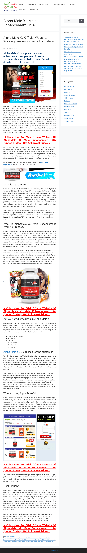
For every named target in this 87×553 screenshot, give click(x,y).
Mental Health (69, 107)
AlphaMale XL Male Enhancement (43, 541)
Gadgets (67, 92)
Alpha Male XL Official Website (46, 540)
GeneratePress (54, 550)
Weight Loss (22, 9)
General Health (43, 4)
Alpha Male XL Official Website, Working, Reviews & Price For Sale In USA (28, 41)
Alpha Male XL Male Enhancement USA (26, 540)
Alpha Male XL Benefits (11, 538)
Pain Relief (72, 4)
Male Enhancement (59, 4)
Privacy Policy (33, 9)
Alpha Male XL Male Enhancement (28, 538)
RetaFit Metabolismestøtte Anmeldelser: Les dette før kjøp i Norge (73, 69)
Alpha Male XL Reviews (10, 541)
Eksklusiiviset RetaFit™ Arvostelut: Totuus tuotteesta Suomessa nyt (72, 61)
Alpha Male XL (11, 351)
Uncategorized (69, 115)
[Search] (81, 21)
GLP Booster (68, 98)
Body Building (32, 4)
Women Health (69, 121)
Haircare (67, 101)
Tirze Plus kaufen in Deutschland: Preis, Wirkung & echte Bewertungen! (74, 40)
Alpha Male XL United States (25, 541)
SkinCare (21, 4)
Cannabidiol (68, 89)
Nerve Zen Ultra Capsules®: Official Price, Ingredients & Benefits (73, 47)
